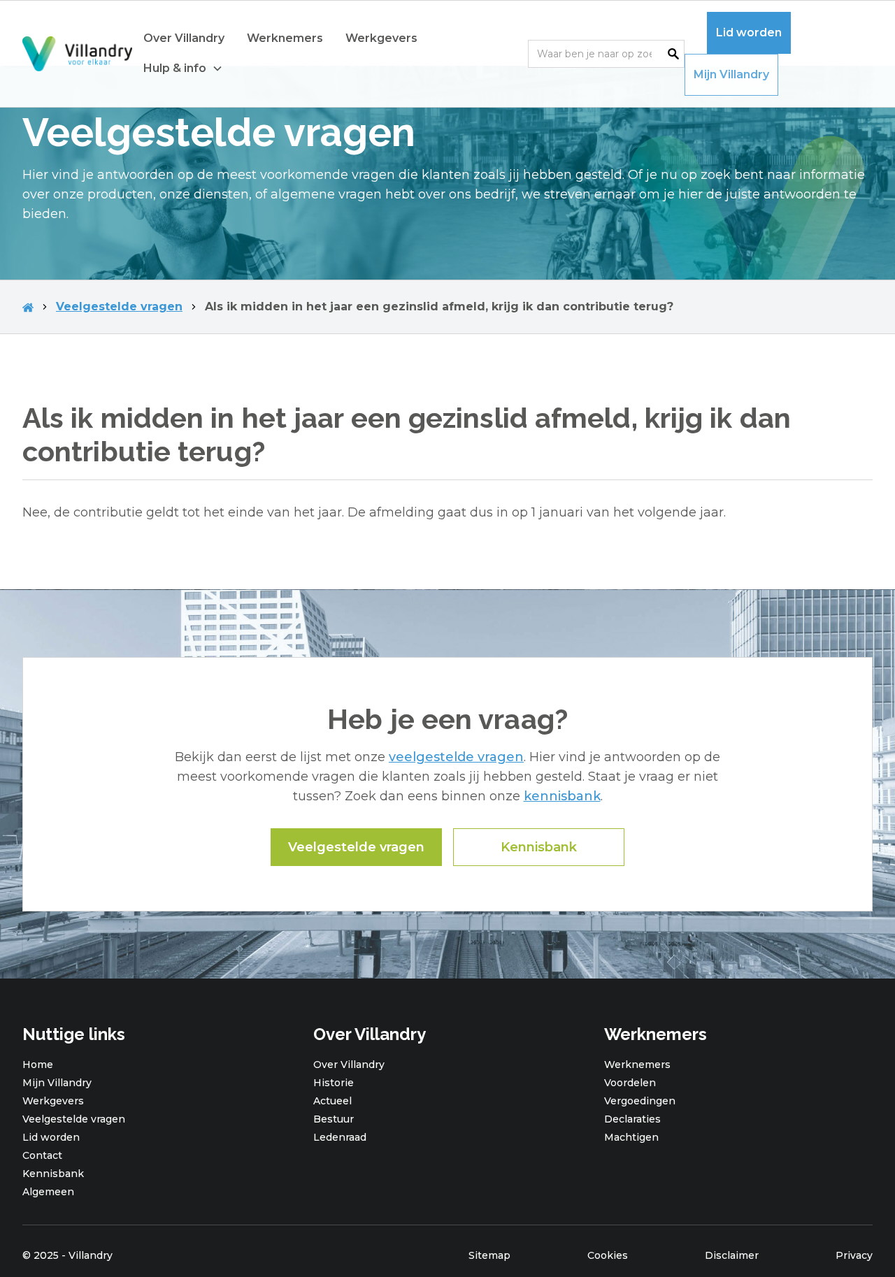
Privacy (854, 1255)
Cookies (607, 1255)
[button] (183, 69)
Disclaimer (732, 1255)
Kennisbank (539, 847)
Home (37, 1064)
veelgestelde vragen (456, 757)
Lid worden (749, 32)
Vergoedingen (639, 1101)
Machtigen (631, 1137)
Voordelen (630, 1082)
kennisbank (562, 796)
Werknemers (285, 38)
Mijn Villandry (731, 74)
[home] (77, 54)
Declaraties (632, 1119)
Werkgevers (381, 38)
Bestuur (333, 1119)
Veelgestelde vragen (119, 306)
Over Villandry (183, 38)
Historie (333, 1082)
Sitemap (489, 1255)
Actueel (332, 1101)
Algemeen (48, 1191)
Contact (42, 1155)
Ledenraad (339, 1137)
